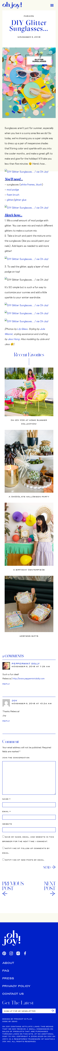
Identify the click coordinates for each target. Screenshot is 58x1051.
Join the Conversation (16, 758)
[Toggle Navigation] (52, 5)
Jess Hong (13, 338)
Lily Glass (22, 328)
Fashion (29, 16)
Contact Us (13, 993)
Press (8, 978)
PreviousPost (13, 886)
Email (6, 811)
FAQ (5, 970)
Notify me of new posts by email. (25, 860)
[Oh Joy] (12, 5)
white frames (28, 184)
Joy (14, 700)
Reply (6, 684)
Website (7, 824)
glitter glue (20, 199)
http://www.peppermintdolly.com (29, 678)
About (8, 962)
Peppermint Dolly (26, 663)
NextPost (50, 886)
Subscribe (52, 1010)
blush (39, 184)
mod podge (13, 189)
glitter (10, 199)
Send (47, 867)
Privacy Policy (16, 986)
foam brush (13, 194)
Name (6, 799)
